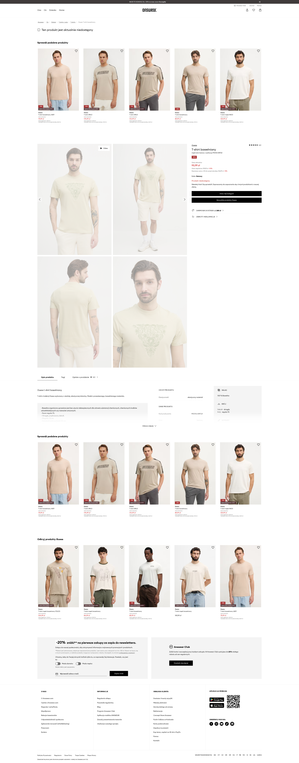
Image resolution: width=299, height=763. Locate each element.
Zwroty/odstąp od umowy (163, 707)
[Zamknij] (260, 2)
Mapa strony (91, 755)
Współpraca (46, 711)
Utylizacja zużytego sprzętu (107, 724)
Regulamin (58, 755)
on (45, 10)
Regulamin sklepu (104, 698)
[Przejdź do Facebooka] (211, 724)
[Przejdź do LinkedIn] (232, 724)
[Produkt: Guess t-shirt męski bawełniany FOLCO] (58, 576)
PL (240, 755)
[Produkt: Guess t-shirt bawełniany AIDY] (58, 79)
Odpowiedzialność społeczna (52, 719)
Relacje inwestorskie (49, 715)
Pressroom (45, 728)
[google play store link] (216, 699)
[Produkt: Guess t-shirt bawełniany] (195, 79)
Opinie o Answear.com (49, 703)
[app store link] (216, 705)
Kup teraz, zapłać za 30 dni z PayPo (166, 732)
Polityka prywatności (44, 755)
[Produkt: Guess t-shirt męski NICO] (240, 79)
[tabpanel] (149, 404)
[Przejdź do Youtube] (221, 724)
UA (254, 755)
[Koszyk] (260, 10)
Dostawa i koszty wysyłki (162, 698)
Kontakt (156, 741)
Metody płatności (160, 703)
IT (237, 755)
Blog (99, 707)
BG (215, 755)
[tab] (85, 377)
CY (219, 755)
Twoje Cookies (79, 755)
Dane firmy (68, 755)
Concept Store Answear (162, 715)
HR (230, 755)
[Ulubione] (253, 10)
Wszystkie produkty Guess (227, 200)
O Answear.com (47, 698)
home (61, 10)
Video (105, 148)
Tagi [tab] (63, 377)
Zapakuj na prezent (160, 728)
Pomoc (155, 736)
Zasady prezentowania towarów (109, 719)
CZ (222, 755)
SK (250, 755)
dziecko (52, 10)
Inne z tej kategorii (227, 194)
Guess (194, 145)
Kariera (44, 732)
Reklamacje (157, 711)
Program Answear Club (106, 711)
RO (244, 755)
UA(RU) (259, 755)
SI (247, 755)
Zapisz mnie (118, 673)
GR (226, 755)
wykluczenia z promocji (127, 653)
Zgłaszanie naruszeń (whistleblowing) (55, 724)
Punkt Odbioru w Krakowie (163, 719)
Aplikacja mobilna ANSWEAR (108, 715)
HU (234, 755)
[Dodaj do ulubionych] (76, 51)
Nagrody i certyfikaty (49, 707)
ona (39, 10)
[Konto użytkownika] (247, 10)
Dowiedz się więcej (181, 663)
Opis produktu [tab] (47, 377)
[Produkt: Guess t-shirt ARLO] (104, 79)
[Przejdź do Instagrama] (216, 724)
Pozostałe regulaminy (105, 703)
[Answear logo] (149, 10)
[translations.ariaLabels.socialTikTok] (227, 724)
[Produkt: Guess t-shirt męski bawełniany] (104, 576)
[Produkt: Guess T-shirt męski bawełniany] (195, 576)
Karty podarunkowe (161, 724)
